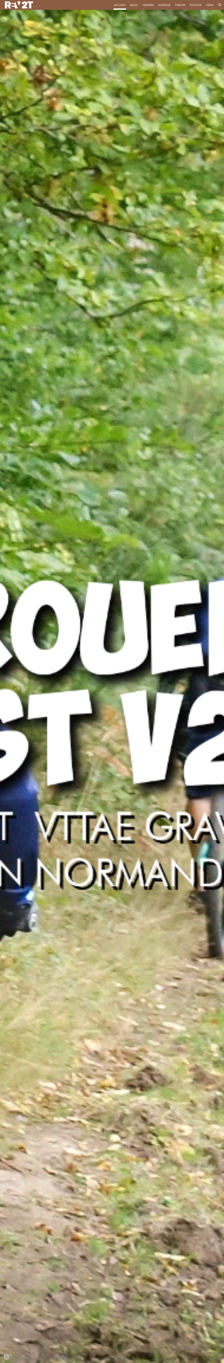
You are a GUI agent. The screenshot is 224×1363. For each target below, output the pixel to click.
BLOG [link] (134, 4)
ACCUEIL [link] (120, 4)
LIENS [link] (210, 4)
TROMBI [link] (148, 4)
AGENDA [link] (164, 4)
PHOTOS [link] (195, 4)
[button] (220, 5)
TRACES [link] (180, 4)
